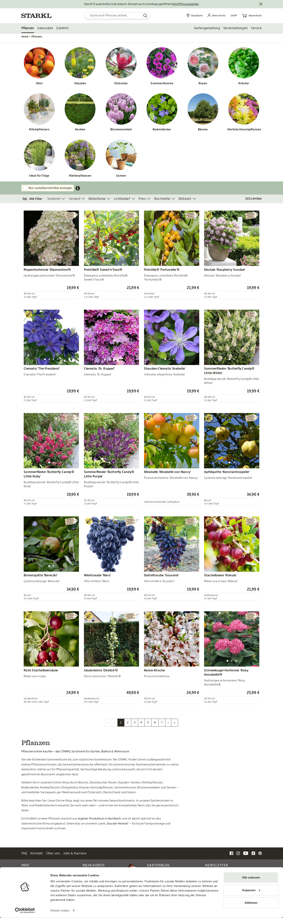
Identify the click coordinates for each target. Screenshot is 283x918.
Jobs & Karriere (74, 853)
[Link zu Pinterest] (260, 853)
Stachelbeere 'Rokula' (220, 575)
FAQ (24, 853)
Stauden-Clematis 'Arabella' (165, 368)
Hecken (80, 129)
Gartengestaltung (207, 28)
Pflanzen (27, 28)
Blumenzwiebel (121, 129)
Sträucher (121, 83)
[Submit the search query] (145, 15)
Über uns (53, 853)
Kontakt (36, 853)
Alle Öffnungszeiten (185, 4)
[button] (34, 199)
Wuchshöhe (162, 199)
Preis (142, 199)
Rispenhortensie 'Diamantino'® (47, 269)
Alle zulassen (251, 877)
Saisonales (45, 28)
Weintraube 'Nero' (97, 575)
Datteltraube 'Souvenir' (161, 575)
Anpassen (248, 890)
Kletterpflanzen (80, 175)
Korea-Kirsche (154, 670)
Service (256, 28)
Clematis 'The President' (42, 368)
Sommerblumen (162, 83)
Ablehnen (250, 902)
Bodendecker (162, 129)
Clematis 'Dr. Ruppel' (99, 368)
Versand (74, 199)
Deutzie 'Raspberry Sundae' (224, 269)
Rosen (202, 83)
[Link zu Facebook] (231, 853)
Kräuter (243, 83)
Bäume (203, 129)
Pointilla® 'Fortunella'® (161, 269)
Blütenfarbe (97, 199)
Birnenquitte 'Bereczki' (40, 575)
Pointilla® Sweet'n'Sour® (103, 269)
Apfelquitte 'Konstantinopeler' (227, 472)
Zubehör (62, 28)
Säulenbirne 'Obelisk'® (101, 670)
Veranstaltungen (235, 28)
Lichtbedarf (122, 199)
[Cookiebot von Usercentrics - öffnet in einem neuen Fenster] (25, 910)
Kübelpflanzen (39, 129)
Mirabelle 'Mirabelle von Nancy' (167, 472)
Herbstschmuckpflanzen (243, 129)
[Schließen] (261, 4)
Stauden (80, 83)
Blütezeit (185, 199)
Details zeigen (59, 910)
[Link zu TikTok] (253, 853)
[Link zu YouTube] (245, 853)
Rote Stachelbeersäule (41, 670)
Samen (121, 175)
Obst (39, 83)
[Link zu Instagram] (238, 853)
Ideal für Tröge (39, 175)
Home (24, 36)
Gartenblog (158, 865)
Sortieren (54, 199)
